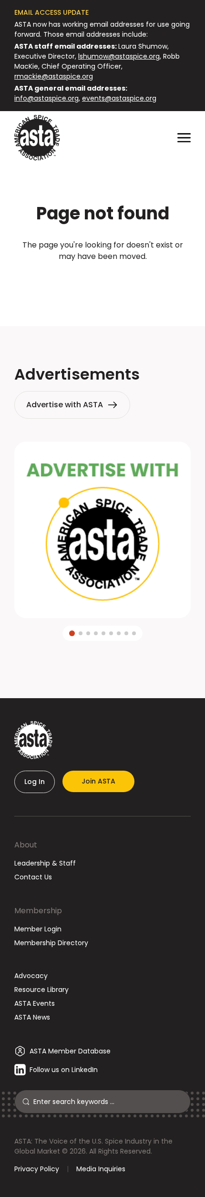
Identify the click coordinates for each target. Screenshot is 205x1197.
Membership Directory (51, 943)
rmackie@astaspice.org (53, 76)
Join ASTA (98, 781)
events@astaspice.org (119, 98)
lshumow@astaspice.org (119, 56)
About (25, 844)
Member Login (38, 929)
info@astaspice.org (46, 98)
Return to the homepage (102, 282)
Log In (34, 781)
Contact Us (33, 877)
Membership (38, 910)
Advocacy (31, 975)
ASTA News (32, 1017)
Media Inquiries (100, 1169)
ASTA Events (34, 1003)
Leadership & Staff (45, 863)
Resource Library (41, 989)
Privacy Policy (36, 1169)
